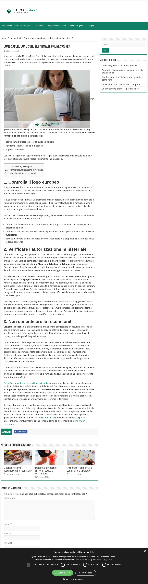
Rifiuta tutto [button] (85, 573)
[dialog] (74, 566)
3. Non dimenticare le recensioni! (21, 173)
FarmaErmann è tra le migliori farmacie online (27, 383)
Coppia (91, 26)
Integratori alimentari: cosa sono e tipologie (79, 469)
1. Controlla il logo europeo (19, 166)
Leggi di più (108, 559)
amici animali (44, 417)
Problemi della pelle (23, 26)
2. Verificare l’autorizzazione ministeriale (25, 170)
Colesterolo (7, 26)
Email (7, 533)
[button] (74, 579)
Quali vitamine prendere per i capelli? (120, 88)
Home (4, 38)
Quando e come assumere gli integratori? (18, 469)
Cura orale (39, 26)
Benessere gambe (77, 26)
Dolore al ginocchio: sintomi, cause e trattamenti (46, 470)
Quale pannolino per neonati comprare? (121, 84)
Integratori (15, 38)
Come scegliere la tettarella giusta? (119, 65)
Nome (8, 524)
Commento (9, 498)
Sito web (8, 543)
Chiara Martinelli (13, 51)
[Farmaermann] (24, 10)
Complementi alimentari (56, 26)
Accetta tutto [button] (62, 573)
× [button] (145, 551)
